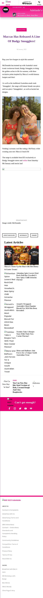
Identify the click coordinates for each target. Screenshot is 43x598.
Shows (4, 565)
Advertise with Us (8, 514)
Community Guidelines (10, 540)
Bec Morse (6, 583)
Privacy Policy (7, 551)
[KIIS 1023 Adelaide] (10, 3)
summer (34, 235)
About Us (5, 506)
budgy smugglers (9, 235)
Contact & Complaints (10, 510)
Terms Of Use (7, 555)
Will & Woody (6, 587)
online (25, 160)
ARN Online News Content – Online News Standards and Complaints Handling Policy (10, 530)
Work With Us (7, 559)
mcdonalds (23, 235)
